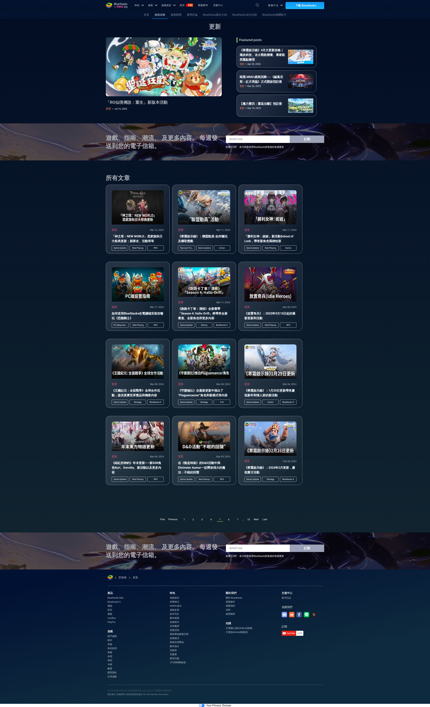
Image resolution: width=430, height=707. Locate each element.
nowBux (112, 618)
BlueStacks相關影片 (274, 14)
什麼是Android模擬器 (237, 632)
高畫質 (173, 654)
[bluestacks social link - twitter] (314, 614)
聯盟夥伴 (203, 5)
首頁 (146, 14)
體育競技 (112, 672)
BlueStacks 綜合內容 (244, 14)
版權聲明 (121, 694)
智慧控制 (174, 630)
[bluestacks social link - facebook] (299, 614)
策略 (110, 652)
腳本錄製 (174, 618)
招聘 (228, 610)
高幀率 (173, 650)
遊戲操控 (174, 597)
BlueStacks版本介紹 (215, 14)
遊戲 (150, 5)
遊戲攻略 (160, 14)
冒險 (110, 644)
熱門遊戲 (112, 636)
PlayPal (111, 622)
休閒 (110, 656)
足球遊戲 (112, 676)
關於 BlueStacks (234, 597)
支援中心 (218, 5)
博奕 (110, 660)
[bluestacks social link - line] (306, 614)
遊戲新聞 (176, 14)
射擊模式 (174, 601)
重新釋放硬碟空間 (179, 634)
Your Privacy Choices (218, 705)
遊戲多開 (174, 610)
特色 (137, 5)
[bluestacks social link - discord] (284, 614)
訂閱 (307, 139)
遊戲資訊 (166, 5)
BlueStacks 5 (114, 601)
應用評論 (192, 14)
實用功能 (174, 658)
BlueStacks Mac (116, 597)
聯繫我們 (230, 605)
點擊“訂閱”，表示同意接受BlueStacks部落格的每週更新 (255, 147)
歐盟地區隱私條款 (134, 694)
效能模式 (174, 638)
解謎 (110, 668)
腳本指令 (174, 646)
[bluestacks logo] (116, 5)
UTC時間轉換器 (178, 662)
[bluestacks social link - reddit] (291, 614)
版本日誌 (286, 597)
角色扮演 (112, 648)
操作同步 (174, 614)
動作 (110, 640)
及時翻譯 (174, 626)
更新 (108, 108)
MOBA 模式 (176, 605)
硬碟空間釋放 (177, 642)
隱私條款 (112, 694)
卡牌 (110, 664)
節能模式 (174, 622)
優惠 (110, 605)
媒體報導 (230, 614)
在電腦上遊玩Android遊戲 (239, 628)
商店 (186, 5)
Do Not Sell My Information (156, 694)
